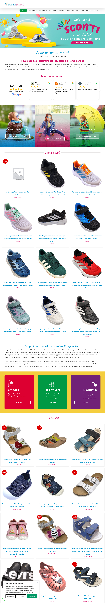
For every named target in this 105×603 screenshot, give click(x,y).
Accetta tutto (32, 596)
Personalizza (10, 596)
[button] (98, 10)
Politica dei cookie (30, 592)
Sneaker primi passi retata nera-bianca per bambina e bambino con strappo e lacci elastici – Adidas (52, 238)
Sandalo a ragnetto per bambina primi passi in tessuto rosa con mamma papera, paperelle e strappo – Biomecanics (17, 551)
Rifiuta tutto (21, 596)
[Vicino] (37, 582)
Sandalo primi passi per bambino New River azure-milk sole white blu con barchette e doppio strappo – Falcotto (87, 551)
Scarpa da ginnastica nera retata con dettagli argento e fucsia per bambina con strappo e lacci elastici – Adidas (86, 331)
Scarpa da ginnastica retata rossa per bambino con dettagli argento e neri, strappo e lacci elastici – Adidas (87, 285)
